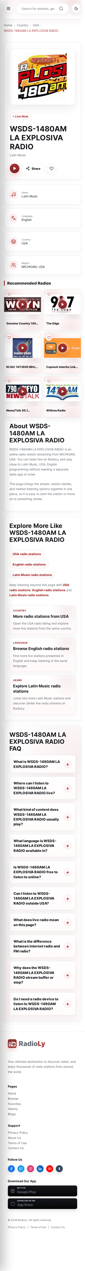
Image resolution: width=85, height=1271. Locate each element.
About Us (14, 1138)
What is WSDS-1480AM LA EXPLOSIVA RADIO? (37, 764)
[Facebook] (11, 1168)
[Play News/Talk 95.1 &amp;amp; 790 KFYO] (22, 391)
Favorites (14, 1104)
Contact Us (16, 1148)
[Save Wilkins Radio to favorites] (49, 381)
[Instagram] (30, 1168)
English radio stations (29, 564)
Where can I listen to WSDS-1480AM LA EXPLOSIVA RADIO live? (34, 788)
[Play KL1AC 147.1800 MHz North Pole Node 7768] (22, 348)
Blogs (12, 1114)
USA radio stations (27, 554)
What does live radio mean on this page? (36, 922)
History (13, 1109)
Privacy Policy (18, 1132)
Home (8, 25)
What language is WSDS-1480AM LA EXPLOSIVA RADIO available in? (35, 846)
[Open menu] (8, 8)
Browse (13, 1098)
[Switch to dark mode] (76, 8)
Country (22, 25)
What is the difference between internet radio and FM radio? (37, 946)
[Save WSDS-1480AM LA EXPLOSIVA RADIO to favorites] (51, 168)
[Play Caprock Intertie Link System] (62, 348)
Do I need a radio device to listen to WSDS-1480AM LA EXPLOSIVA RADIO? (36, 1004)
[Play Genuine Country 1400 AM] (22, 304)
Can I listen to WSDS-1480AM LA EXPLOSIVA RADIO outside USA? (34, 898)
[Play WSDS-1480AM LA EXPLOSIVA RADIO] (14, 168)
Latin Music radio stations (32, 575)
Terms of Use (17, 1143)
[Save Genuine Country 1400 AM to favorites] (9, 294)
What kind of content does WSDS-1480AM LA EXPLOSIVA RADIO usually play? (36, 816)
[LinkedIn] (40, 1168)
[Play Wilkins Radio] (62, 391)
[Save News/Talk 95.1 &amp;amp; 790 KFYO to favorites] (9, 381)
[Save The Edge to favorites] (49, 294)
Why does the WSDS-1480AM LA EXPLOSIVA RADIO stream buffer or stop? (34, 974)
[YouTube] (49, 1168)
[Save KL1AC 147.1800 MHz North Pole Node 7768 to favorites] (9, 338)
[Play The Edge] (62, 304)
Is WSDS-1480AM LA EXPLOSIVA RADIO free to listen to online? (36, 872)
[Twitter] (20, 1168)
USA (36, 25)
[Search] (61, 8)
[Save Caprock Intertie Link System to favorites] (49, 338)
